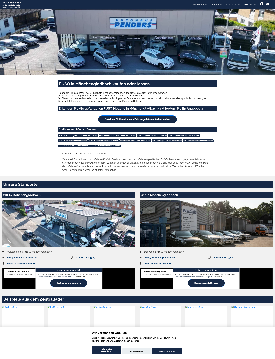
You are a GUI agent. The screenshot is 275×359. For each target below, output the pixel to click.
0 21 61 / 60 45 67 (86, 257)
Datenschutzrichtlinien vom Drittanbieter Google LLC (57, 277)
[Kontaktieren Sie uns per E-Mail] (267, 4)
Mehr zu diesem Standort (21, 263)
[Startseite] (11, 5)
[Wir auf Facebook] (261, 4)
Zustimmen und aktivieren (69, 283)
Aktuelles (232, 4)
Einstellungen (136, 351)
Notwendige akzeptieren (106, 350)
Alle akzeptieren (167, 351)
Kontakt (249, 4)
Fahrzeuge (198, 4)
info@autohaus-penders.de (22, 257)
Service (215, 4)
